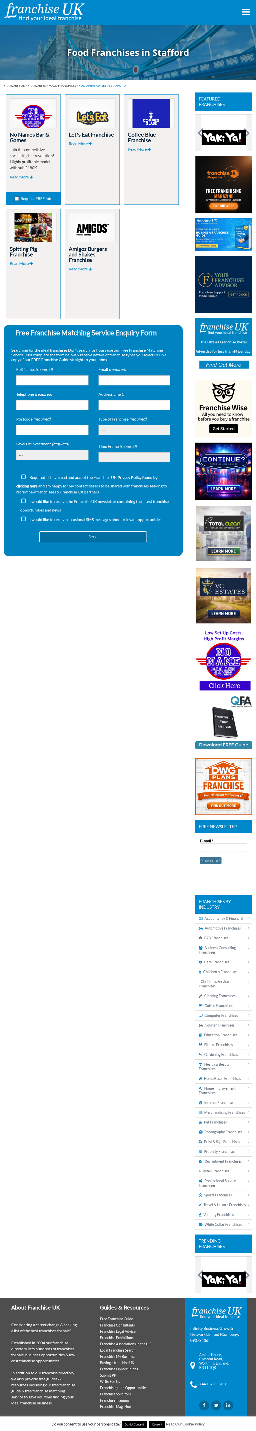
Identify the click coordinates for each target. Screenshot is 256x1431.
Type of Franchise (122, 419)
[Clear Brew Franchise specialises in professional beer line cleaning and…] (223, 132)
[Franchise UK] (44, 12)
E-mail (206, 840)
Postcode (33, 419)
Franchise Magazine (115, 1406)
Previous (201, 132)
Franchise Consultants (117, 1325)
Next (246, 132)
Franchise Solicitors (115, 1394)
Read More (20, 176)
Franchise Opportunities (119, 1369)
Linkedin (228, 1405)
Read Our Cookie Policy (185, 1424)
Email (112, 369)
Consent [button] (157, 1424)
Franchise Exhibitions (117, 1338)
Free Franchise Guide (116, 1319)
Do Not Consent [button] (134, 1424)
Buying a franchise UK (117, 1363)
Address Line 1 (111, 394)
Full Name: (34, 369)
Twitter (216, 1405)
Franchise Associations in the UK (125, 1344)
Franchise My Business (117, 1356)
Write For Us (110, 1381)
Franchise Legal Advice (118, 1331)
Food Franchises (62, 85)
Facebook (204, 1405)
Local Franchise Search (118, 1350)
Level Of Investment (42, 443)
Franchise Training (114, 1400)
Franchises (37, 85)
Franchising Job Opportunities (123, 1388)
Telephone (34, 394)
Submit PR (108, 1375)
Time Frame (117, 446)
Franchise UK (14, 85)
